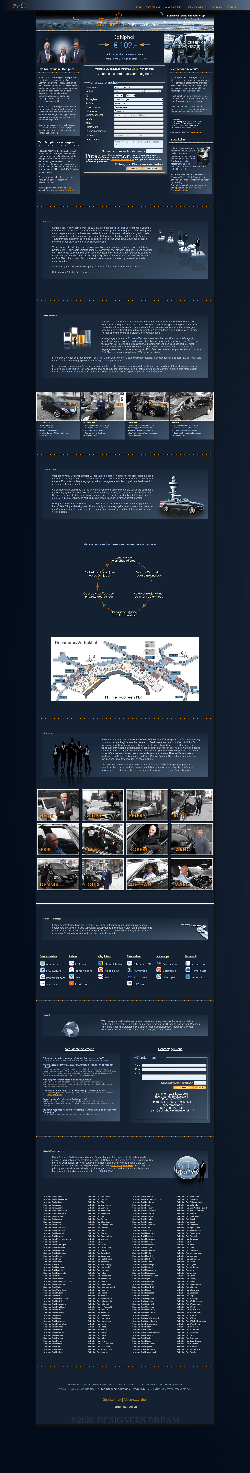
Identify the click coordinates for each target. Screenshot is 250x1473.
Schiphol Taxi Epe (96, 1216)
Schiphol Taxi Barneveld (54, 1230)
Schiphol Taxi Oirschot (142, 1301)
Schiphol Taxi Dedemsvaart (55, 1298)
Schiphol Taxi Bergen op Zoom (57, 1239)
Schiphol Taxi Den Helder (54, 1307)
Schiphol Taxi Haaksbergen (100, 1259)
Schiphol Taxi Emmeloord (99, 1205)
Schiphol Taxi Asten (52, 1222)
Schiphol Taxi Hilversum (99, 1315)
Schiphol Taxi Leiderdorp (143, 1213)
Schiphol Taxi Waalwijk (187, 1298)
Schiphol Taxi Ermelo (97, 1219)
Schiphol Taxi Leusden (142, 1219)
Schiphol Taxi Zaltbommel (189, 1329)
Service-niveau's (197, 7)
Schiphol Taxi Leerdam (142, 1208)
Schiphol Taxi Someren (187, 1225)
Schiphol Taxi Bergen (53, 1236)
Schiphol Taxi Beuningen (54, 1245)
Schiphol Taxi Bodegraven (55, 1253)
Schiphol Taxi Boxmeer (53, 1259)
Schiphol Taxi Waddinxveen (189, 1301)
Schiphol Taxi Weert (186, 1307)
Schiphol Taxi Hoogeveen (99, 1321)
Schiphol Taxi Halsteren (98, 1262)
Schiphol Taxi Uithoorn (187, 1250)
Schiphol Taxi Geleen (97, 1230)
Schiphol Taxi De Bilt (52, 1296)
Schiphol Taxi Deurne (53, 1310)
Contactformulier (179, 190)
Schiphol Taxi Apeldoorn (54, 1213)
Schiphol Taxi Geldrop (98, 1228)
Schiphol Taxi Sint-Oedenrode (190, 1211)
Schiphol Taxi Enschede (99, 1213)
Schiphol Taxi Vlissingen (188, 1290)
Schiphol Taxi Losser (141, 1230)
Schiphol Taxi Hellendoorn (100, 1298)
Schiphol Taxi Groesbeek (99, 1253)
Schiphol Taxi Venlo (186, 1276)
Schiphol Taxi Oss (140, 1315)
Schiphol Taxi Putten (141, 1327)
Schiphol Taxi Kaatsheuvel (100, 1349)
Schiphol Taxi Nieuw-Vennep (145, 1276)
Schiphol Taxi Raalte (141, 1329)
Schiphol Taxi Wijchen (187, 1318)
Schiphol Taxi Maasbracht (144, 1233)
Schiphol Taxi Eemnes (53, 1349)
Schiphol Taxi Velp (185, 1270)
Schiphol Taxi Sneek (186, 1219)
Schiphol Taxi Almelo (53, 1205)
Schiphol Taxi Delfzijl (52, 1301)
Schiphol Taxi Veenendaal (188, 1259)
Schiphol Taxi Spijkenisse (188, 1228)
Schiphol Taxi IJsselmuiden (100, 1344)
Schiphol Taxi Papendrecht (144, 1324)
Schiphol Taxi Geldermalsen (100, 1225)
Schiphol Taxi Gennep (98, 1239)
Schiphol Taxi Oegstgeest (143, 1298)
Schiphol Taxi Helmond (98, 1304)
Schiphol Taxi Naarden (142, 1267)
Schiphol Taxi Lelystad (142, 1216)
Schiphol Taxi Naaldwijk (143, 1264)
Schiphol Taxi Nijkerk (141, 1279)
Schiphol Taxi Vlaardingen (189, 1284)
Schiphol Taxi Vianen (186, 1281)
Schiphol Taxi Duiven (52, 1344)
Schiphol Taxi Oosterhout (143, 1313)
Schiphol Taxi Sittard (186, 1213)
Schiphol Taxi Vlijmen (187, 1287)
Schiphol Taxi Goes (96, 1242)
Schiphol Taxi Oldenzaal (143, 1307)
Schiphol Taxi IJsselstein (99, 1347)
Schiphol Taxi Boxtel (52, 1262)
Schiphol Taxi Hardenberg (99, 1264)
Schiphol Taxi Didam (52, 1315)
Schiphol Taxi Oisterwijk (143, 1304)
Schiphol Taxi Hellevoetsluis (100, 1301)
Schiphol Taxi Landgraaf (143, 1202)
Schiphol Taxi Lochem (142, 1222)
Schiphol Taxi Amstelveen (55, 1211)
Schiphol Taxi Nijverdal (142, 1284)
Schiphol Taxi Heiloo (97, 1296)
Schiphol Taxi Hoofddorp (99, 1318)
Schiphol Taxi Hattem (97, 1273)
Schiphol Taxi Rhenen (142, 1341)
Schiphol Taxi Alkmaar (53, 1202)
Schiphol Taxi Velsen (186, 1273)
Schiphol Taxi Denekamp (54, 1304)
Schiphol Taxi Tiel (185, 1242)
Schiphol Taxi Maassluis (143, 1236)
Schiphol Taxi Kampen (98, 1352)
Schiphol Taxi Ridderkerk (143, 1344)
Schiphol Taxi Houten (97, 1329)
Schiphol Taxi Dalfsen (53, 1293)
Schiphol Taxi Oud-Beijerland (145, 1318)
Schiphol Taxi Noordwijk (143, 1287)
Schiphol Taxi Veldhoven (188, 1267)
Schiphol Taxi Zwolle (186, 1352)
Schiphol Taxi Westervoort (189, 1313)
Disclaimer (112, 1400)
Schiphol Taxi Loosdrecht (143, 1225)
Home (138, 7)
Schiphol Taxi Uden (185, 1247)
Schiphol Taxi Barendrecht (55, 1228)
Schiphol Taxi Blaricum (53, 1250)
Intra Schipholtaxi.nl (122, 1165)
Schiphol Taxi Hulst (96, 1338)
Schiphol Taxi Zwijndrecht (188, 1349)
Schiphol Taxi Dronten (53, 1335)
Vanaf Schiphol (174, 7)
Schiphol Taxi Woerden (187, 1327)
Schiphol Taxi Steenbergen (189, 1233)
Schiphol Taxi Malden (142, 1242)
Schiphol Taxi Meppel (142, 1247)
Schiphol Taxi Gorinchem (99, 1247)
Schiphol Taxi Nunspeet (143, 1293)
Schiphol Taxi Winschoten (188, 1324)
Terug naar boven (125, 1406)
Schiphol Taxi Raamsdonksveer (146, 1332)
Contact (231, 7)
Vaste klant (153, 7)
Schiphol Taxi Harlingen (99, 1270)
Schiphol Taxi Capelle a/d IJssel (57, 1281)
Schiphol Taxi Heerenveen (99, 1284)
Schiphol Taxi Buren (52, 1276)
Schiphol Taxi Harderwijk (99, 1267)
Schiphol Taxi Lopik (141, 1228)
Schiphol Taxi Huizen (97, 1335)
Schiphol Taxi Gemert (97, 1233)
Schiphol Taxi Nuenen (142, 1290)
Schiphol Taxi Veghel (186, 1264)
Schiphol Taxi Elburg (97, 1199)
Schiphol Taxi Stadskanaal (189, 1230)
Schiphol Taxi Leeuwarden (144, 1211)
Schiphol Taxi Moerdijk (142, 1256)
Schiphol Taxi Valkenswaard (189, 1253)
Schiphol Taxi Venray (186, 1279)
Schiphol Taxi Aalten (52, 1196)
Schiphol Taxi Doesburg (54, 1321)
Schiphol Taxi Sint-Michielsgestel (192, 1208)
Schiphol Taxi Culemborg (54, 1290)
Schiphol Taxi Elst (96, 1202)
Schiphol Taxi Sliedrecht (188, 1216)
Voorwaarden (135, 1400)
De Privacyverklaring (105, 155)
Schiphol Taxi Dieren (52, 1318)
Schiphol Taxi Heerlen (98, 1290)
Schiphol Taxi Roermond (143, 1349)
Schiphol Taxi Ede (51, 1347)
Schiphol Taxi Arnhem (53, 1216)
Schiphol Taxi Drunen (53, 1338)
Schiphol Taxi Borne (52, 1256)
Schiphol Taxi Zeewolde (187, 1332)
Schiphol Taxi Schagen (187, 1199)
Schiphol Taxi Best (51, 1242)
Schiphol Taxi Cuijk (52, 1287)
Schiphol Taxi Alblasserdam (56, 1199)
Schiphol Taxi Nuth (140, 1296)
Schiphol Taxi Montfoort (143, 1259)
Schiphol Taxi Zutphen (187, 1347)
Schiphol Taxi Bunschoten (55, 1273)
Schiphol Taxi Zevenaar (187, 1338)
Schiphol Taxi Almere (53, 1208)
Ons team (216, 7)
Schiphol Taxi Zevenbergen (189, 1341)
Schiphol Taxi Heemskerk (99, 1276)
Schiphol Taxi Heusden (98, 1313)
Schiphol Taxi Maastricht (143, 1239)
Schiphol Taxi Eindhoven (99, 1196)
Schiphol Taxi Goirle (97, 1245)
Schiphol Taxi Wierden (187, 1315)
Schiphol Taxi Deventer (53, 1313)
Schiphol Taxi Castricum (54, 1284)
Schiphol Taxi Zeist (185, 1335)
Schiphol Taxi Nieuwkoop (143, 1273)
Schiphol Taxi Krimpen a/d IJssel (147, 1199)
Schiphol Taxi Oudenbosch (144, 1321)
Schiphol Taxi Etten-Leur (99, 1222)
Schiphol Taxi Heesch (97, 1293)
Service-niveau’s (100, 1073)
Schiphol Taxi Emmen (98, 1208)
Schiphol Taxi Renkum (142, 1335)
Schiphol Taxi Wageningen (189, 1304)
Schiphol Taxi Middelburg (144, 1250)
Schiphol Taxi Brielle (52, 1264)
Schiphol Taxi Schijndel (187, 1205)
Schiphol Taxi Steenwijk (187, 1236)
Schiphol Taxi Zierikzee (187, 1344)
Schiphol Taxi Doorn (52, 1329)
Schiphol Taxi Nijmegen (143, 1281)
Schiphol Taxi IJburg (97, 1341)
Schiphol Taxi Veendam (187, 1256)
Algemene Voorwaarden (122, 159)
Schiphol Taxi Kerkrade (142, 1196)
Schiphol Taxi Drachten (53, 1332)
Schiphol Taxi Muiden (142, 1262)
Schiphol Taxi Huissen (98, 1332)
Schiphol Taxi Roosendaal (144, 1352)
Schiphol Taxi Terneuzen (188, 1239)
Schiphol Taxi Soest (186, 1222)
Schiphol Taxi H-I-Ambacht (100, 1307)
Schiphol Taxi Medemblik (143, 1245)
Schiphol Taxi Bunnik (53, 1270)
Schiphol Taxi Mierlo (141, 1253)
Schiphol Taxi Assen (52, 1219)
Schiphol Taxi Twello (186, 1245)
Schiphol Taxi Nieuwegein (144, 1270)
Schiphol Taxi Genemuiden (100, 1236)
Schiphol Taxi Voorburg (187, 1293)
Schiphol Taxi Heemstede (99, 1279)
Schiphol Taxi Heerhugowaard (101, 1287)
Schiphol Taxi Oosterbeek (143, 1310)
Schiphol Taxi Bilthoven (54, 1247)
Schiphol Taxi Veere (186, 1262)
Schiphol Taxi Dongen (53, 1327)
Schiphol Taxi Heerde (97, 1281)
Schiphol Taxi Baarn (52, 1225)
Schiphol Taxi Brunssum (54, 1267)
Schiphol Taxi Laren (141, 1205)
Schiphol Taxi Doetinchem (55, 1324)
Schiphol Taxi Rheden (142, 1338)
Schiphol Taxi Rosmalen (188, 1196)
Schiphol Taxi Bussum (53, 1279)
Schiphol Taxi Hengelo (98, 1310)
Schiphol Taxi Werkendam (188, 1310)
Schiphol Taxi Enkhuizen (99, 1211)
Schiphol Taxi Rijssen (142, 1347)
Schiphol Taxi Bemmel (53, 1233)
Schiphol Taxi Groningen (99, 1256)
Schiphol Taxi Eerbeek (53, 1352)
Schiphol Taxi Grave (97, 1250)
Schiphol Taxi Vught (186, 1296)
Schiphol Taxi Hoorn (97, 1324)
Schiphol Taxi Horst (97, 1327)
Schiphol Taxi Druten (52, 1341)
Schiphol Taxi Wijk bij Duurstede (191, 1321)
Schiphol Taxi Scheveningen (190, 1202)
